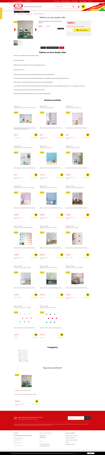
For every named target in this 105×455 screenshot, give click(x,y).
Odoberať (87, 418)
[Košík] (83, 7)
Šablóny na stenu (20, 13)
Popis (43, 47)
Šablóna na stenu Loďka (72, 227)
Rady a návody (56, 1)
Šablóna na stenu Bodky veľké (22, 390)
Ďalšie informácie (77, 453)
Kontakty (90, 1)
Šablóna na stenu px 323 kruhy (48, 307)
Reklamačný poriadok (70, 444)
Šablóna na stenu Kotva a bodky (48, 227)
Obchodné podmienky (70, 437)
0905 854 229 (28, 1)
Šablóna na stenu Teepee (46, 107)
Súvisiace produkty (53, 47)
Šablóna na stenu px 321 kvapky (22, 307)
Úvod (14, 13)
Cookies (67, 442)
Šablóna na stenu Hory (46, 147)
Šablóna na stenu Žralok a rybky (22, 267)
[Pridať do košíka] (35, 134)
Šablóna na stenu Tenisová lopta (48, 267)
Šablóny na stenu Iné (28, 13)
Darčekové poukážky (65, 1)
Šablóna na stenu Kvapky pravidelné (23, 227)
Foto (62, 47)
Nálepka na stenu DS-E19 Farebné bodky (24, 107)
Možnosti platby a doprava (71, 435)
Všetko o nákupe (83, 1)
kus (70, 30)
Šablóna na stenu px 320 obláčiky (74, 267)
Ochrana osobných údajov (71, 440)
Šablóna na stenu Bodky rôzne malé (23, 147)
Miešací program (74, 1)
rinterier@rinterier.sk (19, 1)
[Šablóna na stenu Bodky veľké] (25, 30)
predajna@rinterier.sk (45, 446)
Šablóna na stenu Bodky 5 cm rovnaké (24, 187)
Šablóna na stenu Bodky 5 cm (73, 107)
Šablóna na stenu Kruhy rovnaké (48, 187)
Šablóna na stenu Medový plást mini (75, 187)
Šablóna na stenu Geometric (73, 147)
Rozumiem (91, 453)
